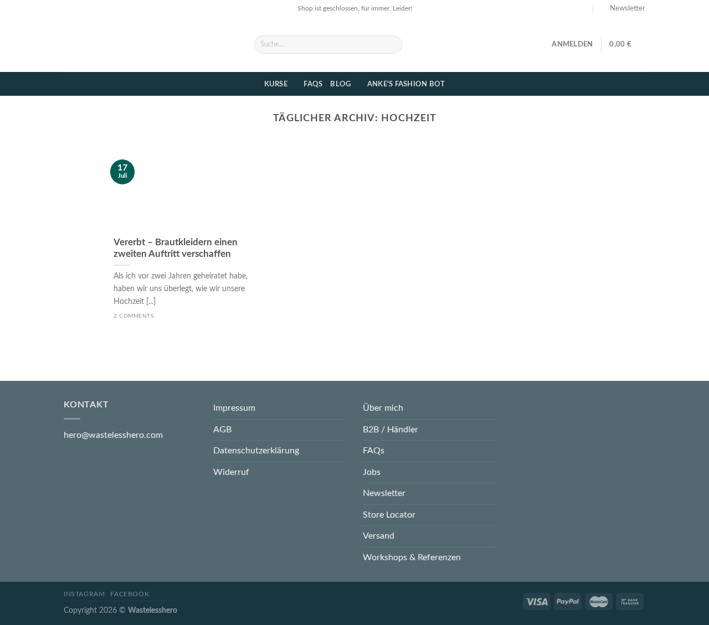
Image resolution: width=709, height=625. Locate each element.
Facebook (129, 594)
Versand (378, 535)
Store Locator (389, 514)
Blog (340, 84)
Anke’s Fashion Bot (406, 84)
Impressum (234, 408)
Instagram (84, 594)
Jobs (372, 472)
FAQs (313, 84)
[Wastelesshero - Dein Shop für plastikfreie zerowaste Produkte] (151, 44)
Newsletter (384, 493)
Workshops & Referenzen (412, 557)
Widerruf (231, 472)
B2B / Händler (390, 429)
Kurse (275, 84)
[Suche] (392, 44)
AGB (222, 429)
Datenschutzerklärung (256, 450)
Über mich (383, 408)
